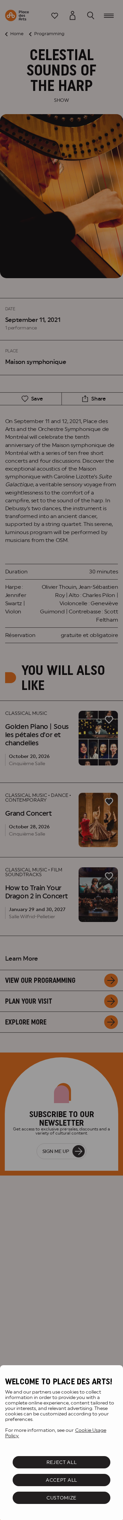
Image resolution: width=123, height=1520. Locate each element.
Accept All (61, 1480)
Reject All (61, 1462)
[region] (61, 1442)
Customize (61, 1498)
